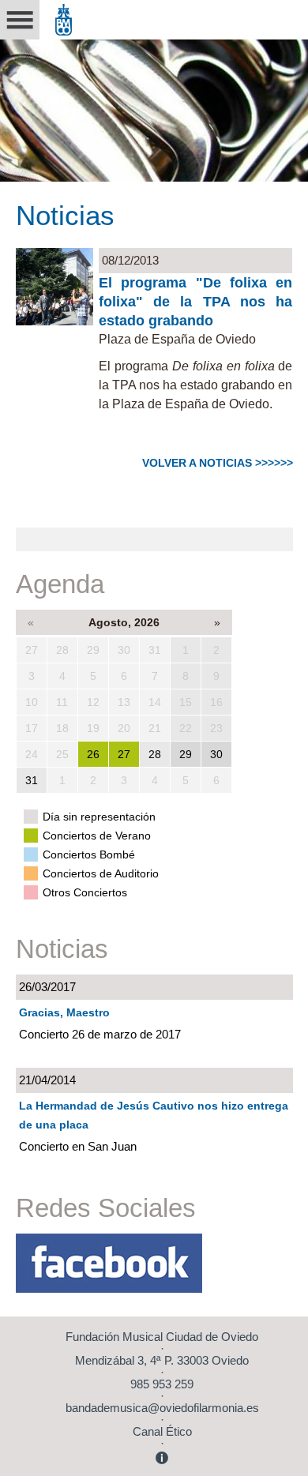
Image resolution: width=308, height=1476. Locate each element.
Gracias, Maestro (64, 1012)
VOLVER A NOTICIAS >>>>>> (217, 462)
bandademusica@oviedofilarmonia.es (162, 1407)
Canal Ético (162, 1431)
